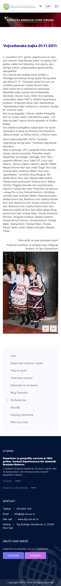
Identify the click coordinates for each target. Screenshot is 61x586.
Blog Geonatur (19, 393)
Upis (13, 356)
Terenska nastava (22, 378)
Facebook (13, 555)
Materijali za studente (24, 385)
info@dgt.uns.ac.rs (24, 514)
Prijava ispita (19, 370)
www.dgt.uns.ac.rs (28, 519)
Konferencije (18, 400)
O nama (7, 481)
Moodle (15, 407)
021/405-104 (24, 508)
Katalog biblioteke (22, 415)
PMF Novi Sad (19, 422)
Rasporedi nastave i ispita (27, 363)
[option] (30, 20)
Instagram (35, 555)
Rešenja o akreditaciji (15, 487)
